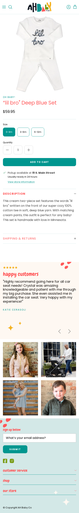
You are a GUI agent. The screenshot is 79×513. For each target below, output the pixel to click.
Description (14, 194)
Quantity (7, 142)
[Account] (67, 7)
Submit (15, 449)
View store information (21, 181)
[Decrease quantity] (7, 149)
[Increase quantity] (28, 149)
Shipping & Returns (19, 238)
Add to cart (39, 162)
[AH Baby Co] (39, 7)
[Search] (12, 7)
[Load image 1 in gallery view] (39, 53)
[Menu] (4, 7)
